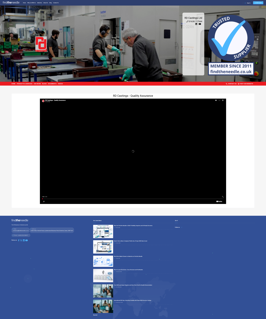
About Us (45, 2)
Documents (52, 83)
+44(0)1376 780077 (23, 235)
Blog (50, 2)
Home (24, 2)
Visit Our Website (246, 83)
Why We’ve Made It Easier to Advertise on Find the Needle (128, 256)
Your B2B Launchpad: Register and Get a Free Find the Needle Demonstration (133, 285)
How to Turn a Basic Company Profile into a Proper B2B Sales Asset (130, 241)
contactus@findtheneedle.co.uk (21, 230)
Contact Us (56, 2)
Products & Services (24, 83)
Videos (60, 83)
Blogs (44, 83)
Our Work (37, 83)
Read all (95, 315)
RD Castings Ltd (193, 18)
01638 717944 (195, 21)
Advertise (39, 2)
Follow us (177, 227)
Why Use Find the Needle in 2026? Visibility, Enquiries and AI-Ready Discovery (133, 225)
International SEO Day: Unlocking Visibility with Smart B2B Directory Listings (132, 300)
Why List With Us (31, 2)
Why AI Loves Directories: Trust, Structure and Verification (128, 269)
